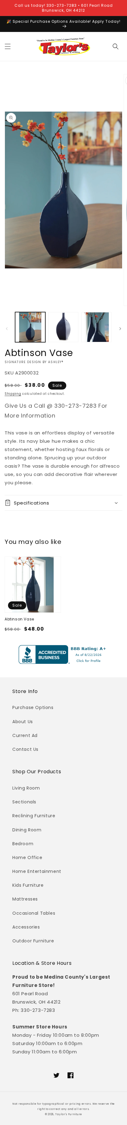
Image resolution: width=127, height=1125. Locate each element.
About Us (22, 722)
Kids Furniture (27, 885)
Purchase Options (33, 707)
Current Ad (25, 735)
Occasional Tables (33, 913)
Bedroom (22, 844)
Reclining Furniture (33, 816)
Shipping (13, 393)
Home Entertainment (36, 871)
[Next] (120, 328)
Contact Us (25, 749)
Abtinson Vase (19, 619)
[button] (7, 46)
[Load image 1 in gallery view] (30, 327)
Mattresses (25, 899)
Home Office (27, 857)
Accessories (26, 927)
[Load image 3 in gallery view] (96, 327)
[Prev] (7, 328)
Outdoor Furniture (33, 941)
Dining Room (27, 830)
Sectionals (24, 802)
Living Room (26, 788)
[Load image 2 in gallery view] (63, 327)
